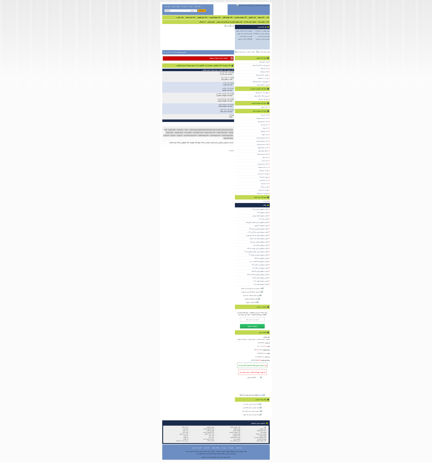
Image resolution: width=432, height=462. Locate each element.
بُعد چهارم (166, 135)
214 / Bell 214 (264, 68)
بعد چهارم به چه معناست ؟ (261, 31)
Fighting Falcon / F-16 (262, 118)
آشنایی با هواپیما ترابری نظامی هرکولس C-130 (256, 251)
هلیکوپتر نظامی (210, 430)
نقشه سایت (167, 6)
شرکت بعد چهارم (228, 138)
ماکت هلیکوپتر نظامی (208, 428)
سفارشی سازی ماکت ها (250, 22)
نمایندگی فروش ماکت (208, 439)
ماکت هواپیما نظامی (227, 17)
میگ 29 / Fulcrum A (263, 174)
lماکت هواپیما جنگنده (227, 135)
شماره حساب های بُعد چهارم (243, 31)
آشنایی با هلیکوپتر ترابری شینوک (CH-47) (257, 248)
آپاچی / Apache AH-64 (262, 85)
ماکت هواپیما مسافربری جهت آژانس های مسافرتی (229, 22)
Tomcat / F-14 (264, 115)
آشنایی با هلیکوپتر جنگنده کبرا (260, 245)
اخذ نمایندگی (202, 22)
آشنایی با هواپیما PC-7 (262, 212)
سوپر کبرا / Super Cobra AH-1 (260, 65)
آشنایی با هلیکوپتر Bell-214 (261, 258)
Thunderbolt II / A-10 (262, 154)
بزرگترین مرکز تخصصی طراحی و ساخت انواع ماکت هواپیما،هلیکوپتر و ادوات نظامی (211, 129)
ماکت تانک (211, 435)
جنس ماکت (185, 430)
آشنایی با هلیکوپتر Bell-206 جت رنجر (259, 261)
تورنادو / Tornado (264, 177)
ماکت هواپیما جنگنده (235, 427)
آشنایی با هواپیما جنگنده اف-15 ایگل (259, 238)
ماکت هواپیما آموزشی (214, 17)
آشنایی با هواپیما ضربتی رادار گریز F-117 (258, 232)
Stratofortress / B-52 (263, 164)
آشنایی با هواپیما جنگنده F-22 (261, 281)
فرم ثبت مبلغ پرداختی (245, 36)
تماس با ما (184, 6)
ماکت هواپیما (261, 17)
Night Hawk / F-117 (263, 147)
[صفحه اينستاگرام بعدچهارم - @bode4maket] (252, 299)
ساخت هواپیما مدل (198, 132)
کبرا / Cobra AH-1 (263, 62)
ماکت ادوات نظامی (190, 17)
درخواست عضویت (252, 326)
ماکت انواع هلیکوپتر (202, 17)
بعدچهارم (172, 135)
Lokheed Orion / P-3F (262, 144)
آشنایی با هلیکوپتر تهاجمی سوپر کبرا (259, 242)
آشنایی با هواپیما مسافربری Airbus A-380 (257, 274)
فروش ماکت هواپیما (222, 132)
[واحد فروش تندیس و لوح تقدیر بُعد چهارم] (252, 288)
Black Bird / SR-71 (263, 151)
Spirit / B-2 (265, 157)
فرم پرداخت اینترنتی (263, 36)
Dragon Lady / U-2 (263, 167)
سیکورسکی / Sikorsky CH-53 (260, 81)
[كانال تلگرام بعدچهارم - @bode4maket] (252, 302)
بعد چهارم (179, 135)
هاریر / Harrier (264, 187)
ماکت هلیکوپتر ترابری (208, 432)
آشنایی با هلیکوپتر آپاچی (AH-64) (259, 271)
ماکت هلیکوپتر (252, 17)
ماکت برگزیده (180, 17)
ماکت (267, 17)
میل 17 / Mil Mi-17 (263, 78)
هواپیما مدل (263, 432)
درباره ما (190, 6)
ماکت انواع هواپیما (261, 430)
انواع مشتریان (211, 22)
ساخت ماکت (185, 427)
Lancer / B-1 (265, 160)
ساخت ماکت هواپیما (210, 132)
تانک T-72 (265, 201)
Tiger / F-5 (265, 128)
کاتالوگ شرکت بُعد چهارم (244, 39)
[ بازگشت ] (231, 150)
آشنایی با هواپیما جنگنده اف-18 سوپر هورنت (257, 235)
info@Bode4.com (261, 353)
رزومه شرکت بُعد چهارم (262, 39)
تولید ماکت (185, 428)
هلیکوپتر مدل (187, 132)
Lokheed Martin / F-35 (262, 141)
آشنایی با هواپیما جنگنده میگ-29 (260, 277)
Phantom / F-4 (264, 131)
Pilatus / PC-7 (264, 107)
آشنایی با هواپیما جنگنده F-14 (261, 284)
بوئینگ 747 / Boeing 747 (262, 92)
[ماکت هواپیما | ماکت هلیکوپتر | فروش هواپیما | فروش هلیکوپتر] (253, 5)
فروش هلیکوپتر (179, 132)
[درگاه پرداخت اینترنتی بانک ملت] (252, 404)
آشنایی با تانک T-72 (263, 219)
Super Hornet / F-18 (263, 121)
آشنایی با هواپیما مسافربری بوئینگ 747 (258, 255)
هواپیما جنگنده (236, 430)
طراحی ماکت (210, 440)
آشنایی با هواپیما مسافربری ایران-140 (258, 228)
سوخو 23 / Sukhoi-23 (262, 193)
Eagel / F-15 (265, 134)
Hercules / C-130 (264, 170)
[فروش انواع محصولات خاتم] (252, 295)
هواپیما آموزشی (236, 434)
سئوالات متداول (176, 6)
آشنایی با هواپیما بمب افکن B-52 (260, 264)
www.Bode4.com (259, 356)
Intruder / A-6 (264, 183)
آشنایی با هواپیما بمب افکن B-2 (260, 268)
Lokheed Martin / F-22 (262, 138)
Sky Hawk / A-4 (264, 180)
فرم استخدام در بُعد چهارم (244, 33)
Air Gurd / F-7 (264, 125)
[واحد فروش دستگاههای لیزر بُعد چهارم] (252, 292)
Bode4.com (202, 10)
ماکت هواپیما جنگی (215, 135)
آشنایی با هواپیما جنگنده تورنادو (260, 215)
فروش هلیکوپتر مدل (235, 440)
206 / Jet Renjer (264, 72)
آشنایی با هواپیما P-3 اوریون (261, 225)
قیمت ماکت (185, 432)
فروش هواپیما (169, 132)
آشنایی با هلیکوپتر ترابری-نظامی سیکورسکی (257, 222)
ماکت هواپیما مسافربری (240, 17)
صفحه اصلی (197, 6)
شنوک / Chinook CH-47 (262, 75)
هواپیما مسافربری (261, 439)
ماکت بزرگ (211, 437)
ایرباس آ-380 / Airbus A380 (261, 96)
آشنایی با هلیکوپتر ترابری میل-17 (260, 209)
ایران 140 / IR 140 (263, 99)
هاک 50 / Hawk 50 (263, 190)
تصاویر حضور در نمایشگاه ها (261, 33)
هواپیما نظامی (236, 428)
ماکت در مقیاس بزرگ (263, 22)
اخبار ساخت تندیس (197, 447)
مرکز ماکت (180, 129)
